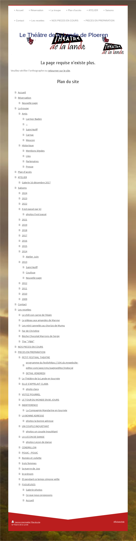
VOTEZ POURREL (31, 394)
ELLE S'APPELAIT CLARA (35, 383)
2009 (24, 299)
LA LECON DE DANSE (33, 436)
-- (27, 124)
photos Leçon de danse (39, 442)
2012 (24, 283)
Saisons (22, 187)
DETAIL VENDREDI (35, 373)
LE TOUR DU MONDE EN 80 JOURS (40, 399)
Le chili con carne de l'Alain (37, 315)
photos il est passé (36, 214)
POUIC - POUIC (30, 452)
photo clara (32, 389)
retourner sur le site (59, 70)
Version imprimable (22, 522)
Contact (22, 304)
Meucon (30, 140)
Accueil (22, 92)
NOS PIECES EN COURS (30, 346)
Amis (24, 113)
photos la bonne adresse (39, 420)
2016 (24, 240)
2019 (24, 224)
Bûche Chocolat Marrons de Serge (41, 336)
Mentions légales (35, 150)
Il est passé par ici (31, 209)
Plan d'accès (25, 171)
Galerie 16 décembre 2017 (36, 182)
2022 (24, 203)
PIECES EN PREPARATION (31, 352)
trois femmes (29, 463)
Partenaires (32, 161)
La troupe (23, 108)
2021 (24, 219)
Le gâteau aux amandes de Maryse (41, 320)
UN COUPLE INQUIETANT (35, 426)
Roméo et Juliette (31, 458)
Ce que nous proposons (39, 495)
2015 (24, 246)
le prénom (27, 473)
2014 (24, 251)
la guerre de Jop (31, 468)
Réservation (24, 97)
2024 (24, 193)
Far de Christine (30, 330)
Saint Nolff (31, 129)
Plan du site (35, 522)
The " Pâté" (28, 341)
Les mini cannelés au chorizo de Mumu (43, 325)
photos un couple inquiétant (42, 431)
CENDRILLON (29, 447)
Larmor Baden (34, 119)
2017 (24, 235)
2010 (24, 293)
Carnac (30, 134)
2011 (24, 288)
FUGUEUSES (28, 484)
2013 (24, 262)
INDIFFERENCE (30, 405)
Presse (29, 166)
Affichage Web (119, 521)
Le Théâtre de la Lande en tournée (41, 378)
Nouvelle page (30, 103)
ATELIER (22, 177)
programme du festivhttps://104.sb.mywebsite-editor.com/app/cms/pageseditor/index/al (52, 365)
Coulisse (30, 272)
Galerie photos (34, 489)
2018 (24, 230)
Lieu (28, 156)
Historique (28, 145)
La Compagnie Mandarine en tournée (46, 410)
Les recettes (24, 309)
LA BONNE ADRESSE (33, 415)
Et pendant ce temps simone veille (41, 479)
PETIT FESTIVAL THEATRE (36, 357)
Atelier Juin (32, 256)
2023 (24, 198)
